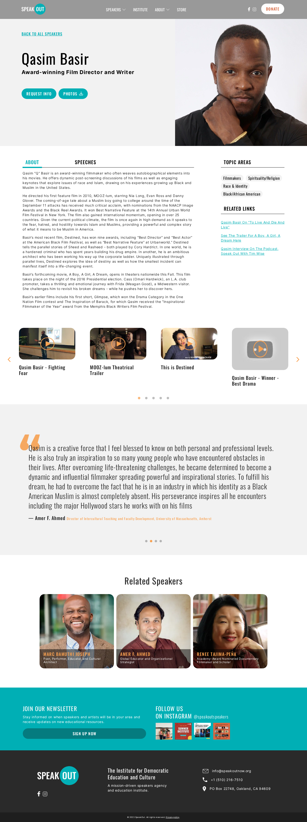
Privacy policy (172, 817)
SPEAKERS (113, 9)
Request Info (39, 94)
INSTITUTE (140, 9)
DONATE (272, 9)
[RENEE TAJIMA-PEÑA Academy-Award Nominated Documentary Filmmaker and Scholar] (230, 667)
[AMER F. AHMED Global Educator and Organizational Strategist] (153, 667)
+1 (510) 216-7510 (227, 780)
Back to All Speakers (42, 34)
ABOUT (160, 9)
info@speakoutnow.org (231, 771)
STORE (181, 9)
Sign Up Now (84, 733)
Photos (70, 94)
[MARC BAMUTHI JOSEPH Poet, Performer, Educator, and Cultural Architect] (77, 667)
